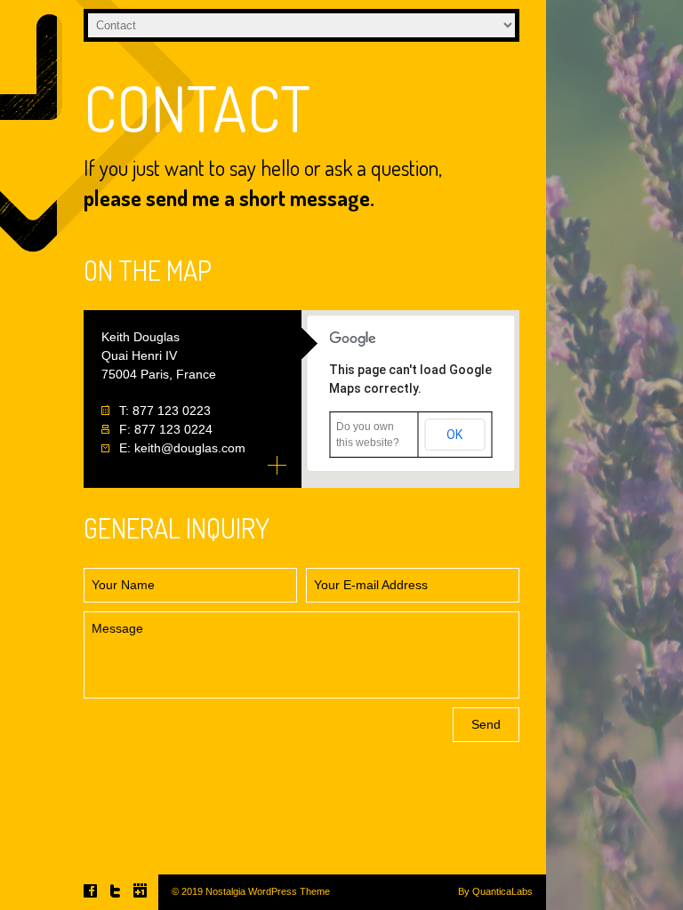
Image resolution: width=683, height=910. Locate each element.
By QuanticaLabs (495, 891)
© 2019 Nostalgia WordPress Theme (251, 891)
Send (486, 724)
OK (454, 434)
